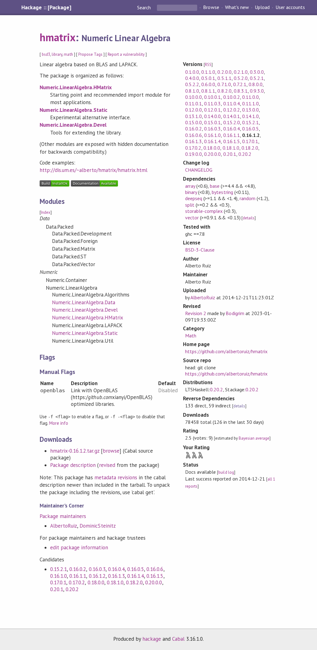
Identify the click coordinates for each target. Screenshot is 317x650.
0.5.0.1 (208, 78)
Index (45, 212)
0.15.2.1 (58, 569)
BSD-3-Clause (200, 250)
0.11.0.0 (250, 97)
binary (191, 192)
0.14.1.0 (250, 116)
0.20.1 (56, 589)
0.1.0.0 (192, 72)
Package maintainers (63, 516)
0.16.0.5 (135, 569)
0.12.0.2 (231, 110)
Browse (211, 7)
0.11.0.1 (193, 103)
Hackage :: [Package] (46, 7)
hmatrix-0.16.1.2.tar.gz (74, 450)
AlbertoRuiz (63, 525)
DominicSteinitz (97, 525)
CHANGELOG (198, 170)
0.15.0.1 (212, 122)
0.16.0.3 (97, 569)
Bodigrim (235, 313)
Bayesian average (254, 438)
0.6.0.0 (208, 84)
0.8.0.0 (256, 84)
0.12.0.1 (212, 110)
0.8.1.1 (208, 91)
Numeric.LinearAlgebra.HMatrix (76, 87)
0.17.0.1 (58, 582)
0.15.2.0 (231, 122)
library (57, 54)
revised (107, 465)
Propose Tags (90, 54)
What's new (237, 7)
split (189, 205)
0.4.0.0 (192, 78)
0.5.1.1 (224, 78)
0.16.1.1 (77, 576)
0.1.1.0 (208, 72)
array (190, 186)
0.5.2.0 (241, 78)
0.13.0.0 (250, 110)
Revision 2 (195, 313)
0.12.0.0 (193, 110)
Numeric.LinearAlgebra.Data (83, 302)
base (214, 186)
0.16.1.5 (154, 576)
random (247, 198)
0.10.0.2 (231, 97)
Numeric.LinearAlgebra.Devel (73, 124)
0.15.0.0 (193, 122)
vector (192, 217)
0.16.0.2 (77, 569)
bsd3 (46, 54)
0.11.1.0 (250, 103)
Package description (73, 465)
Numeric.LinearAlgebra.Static (73, 110)
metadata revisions (115, 477)
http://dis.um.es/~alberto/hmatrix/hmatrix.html (93, 170)
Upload (262, 7)
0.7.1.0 (224, 84)
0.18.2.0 (134, 582)
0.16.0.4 (116, 569)
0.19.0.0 (193, 154)
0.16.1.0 (58, 576)
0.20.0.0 (153, 582)
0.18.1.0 (115, 582)
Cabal (178, 638)
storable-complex (204, 211)
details (248, 218)
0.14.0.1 (231, 116)
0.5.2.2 (192, 84)
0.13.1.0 (193, 116)
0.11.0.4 (231, 103)
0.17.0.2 (77, 582)
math (68, 54)
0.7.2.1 (239, 84)
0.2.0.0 (224, 72)
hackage (151, 638)
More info (58, 423)
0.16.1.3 (116, 576)
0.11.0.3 (212, 103)
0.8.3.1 (241, 91)
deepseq (193, 198)
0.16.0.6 (154, 569)
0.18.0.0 (96, 582)
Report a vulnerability (126, 54)
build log (226, 472)
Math (190, 335)
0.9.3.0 (257, 91)
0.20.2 (72, 589)
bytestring (222, 192)
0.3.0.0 (257, 72)
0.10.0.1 (212, 97)
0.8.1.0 (192, 91)
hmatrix (58, 37)
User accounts (290, 7)
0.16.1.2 (97, 576)
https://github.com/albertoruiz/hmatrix (226, 351)
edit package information (79, 547)
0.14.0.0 (212, 116)
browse (111, 450)
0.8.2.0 (224, 91)
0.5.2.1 (257, 78)
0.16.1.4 (135, 576)
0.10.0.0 (193, 97)
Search (144, 7)
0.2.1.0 (241, 72)
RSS (208, 64)
